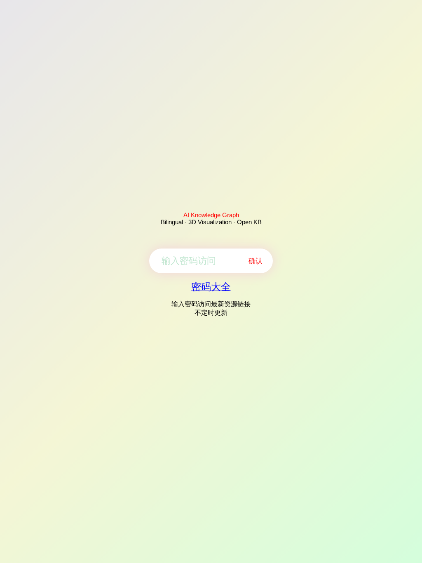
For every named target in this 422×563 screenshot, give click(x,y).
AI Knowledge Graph (211, 214)
